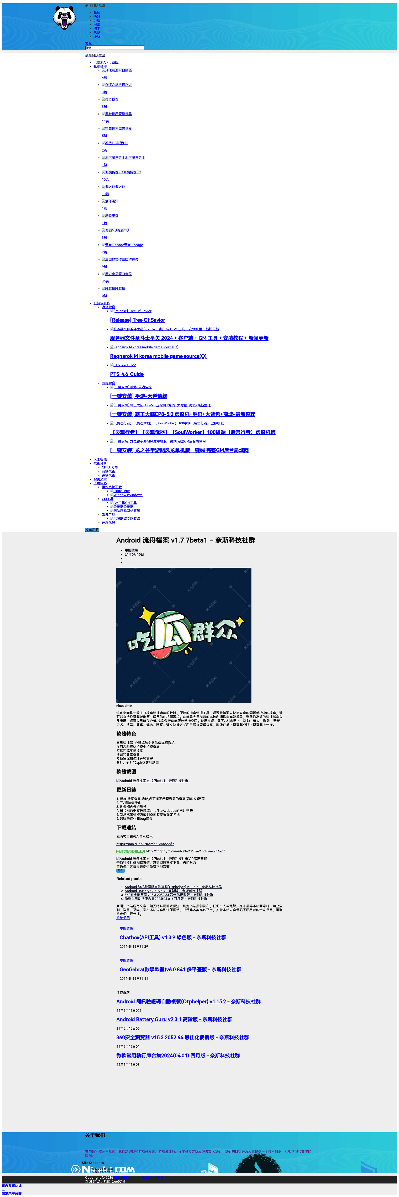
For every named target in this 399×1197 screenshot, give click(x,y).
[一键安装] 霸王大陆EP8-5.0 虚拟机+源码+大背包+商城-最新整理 (182, 414)
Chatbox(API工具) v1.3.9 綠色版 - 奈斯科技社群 (173, 938)
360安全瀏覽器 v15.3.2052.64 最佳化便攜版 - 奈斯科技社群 (182, 1037)
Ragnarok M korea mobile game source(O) (158, 356)
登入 (120, 870)
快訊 (97, 16)
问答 (97, 24)
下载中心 (100, 483)
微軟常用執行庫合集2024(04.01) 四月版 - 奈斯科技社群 (178, 1056)
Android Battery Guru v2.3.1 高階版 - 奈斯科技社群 (174, 1019)
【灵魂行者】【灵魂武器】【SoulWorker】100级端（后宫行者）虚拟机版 (193, 432)
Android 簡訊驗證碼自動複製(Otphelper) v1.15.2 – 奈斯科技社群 (173, 887)
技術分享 (100, 463)
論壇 (97, 13)
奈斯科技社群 (126, 863)
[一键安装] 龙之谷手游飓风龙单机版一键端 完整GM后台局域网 (179, 450)
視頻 (97, 32)
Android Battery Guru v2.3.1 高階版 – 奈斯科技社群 (163, 891)
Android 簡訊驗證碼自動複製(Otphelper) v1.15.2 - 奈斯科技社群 (188, 1002)
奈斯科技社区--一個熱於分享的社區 (140, 1178)
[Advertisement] (199, 1099)
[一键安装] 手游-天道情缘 (138, 396)
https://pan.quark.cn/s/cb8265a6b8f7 (145, 844)
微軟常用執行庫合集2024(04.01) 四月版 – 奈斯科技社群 (166, 899)
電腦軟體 (131, 550)
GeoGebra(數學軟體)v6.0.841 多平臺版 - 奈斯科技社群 (180, 970)
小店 (97, 20)
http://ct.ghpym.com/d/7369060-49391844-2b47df (185, 851)
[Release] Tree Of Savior (137, 320)
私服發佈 (100, 66)
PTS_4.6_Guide (127, 374)
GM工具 (107, 499)
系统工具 (108, 515)
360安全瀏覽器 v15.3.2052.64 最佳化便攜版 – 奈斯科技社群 (169, 895)
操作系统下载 (112, 487)
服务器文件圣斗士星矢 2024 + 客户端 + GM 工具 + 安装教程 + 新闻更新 (189, 338)
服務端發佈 (102, 303)
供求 (97, 28)
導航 (97, 36)
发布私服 (92, 530)
